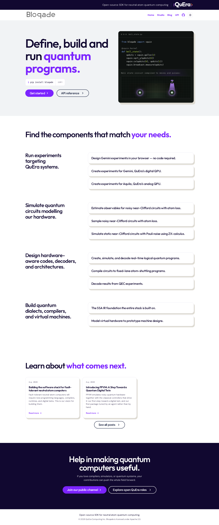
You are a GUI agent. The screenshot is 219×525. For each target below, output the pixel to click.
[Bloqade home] (41, 15)
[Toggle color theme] (190, 15)
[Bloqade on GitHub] (183, 15)
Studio (160, 15)
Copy (60, 82)
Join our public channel (82, 490)
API (177, 15)
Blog (169, 15)
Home (151, 15)
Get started (37, 93)
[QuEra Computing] (183, 5)
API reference (70, 93)
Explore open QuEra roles (130, 490)
